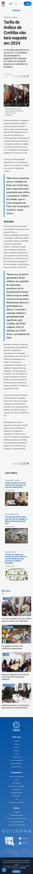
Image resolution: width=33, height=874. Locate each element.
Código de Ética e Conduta (16, 802)
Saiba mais (23, 868)
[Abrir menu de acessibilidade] (4, 870)
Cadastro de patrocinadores (17, 825)
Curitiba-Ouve (17, 789)
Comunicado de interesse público (16, 818)
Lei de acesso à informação (16, 786)
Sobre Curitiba (16, 757)
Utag (16, 799)
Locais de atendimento (16, 760)
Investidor (16, 751)
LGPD (16, 780)
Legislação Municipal (16, 792)
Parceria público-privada (16, 822)
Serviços (16, 741)
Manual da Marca (16, 767)
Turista (16, 754)
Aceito (16, 871)
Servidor (16, 747)
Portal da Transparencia (16, 776)
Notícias (16, 10)
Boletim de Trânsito (16, 763)
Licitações (17, 812)
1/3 (28, 108)
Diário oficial (16, 796)
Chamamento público (16, 815)
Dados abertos (16, 783)
